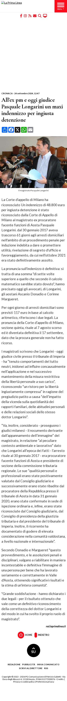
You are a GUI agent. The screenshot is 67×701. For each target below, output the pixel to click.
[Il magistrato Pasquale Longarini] (34, 187)
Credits (60, 679)
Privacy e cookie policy (23, 681)
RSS (46, 668)
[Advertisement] (33, 55)
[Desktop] (45, 15)
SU (33, 652)
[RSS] (29, 15)
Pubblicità (28, 664)
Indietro (43, 634)
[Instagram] (25, 15)
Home (28, 634)
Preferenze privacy (45, 681)
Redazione (14, 664)
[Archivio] (39, 15)
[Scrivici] (34, 15)
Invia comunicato (48, 664)
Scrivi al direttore (30, 668)
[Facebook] (21, 15)
